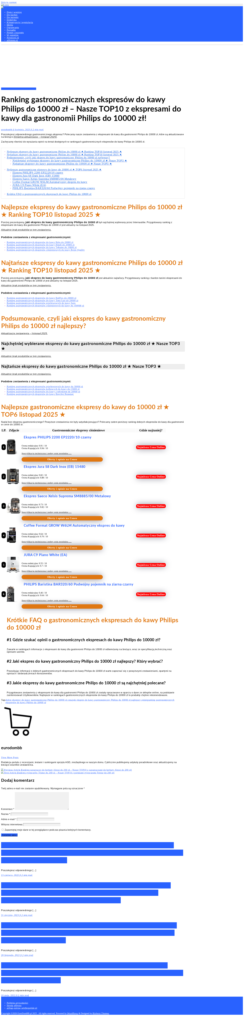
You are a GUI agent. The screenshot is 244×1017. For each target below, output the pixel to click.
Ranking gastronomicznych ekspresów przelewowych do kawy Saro (41, 303)
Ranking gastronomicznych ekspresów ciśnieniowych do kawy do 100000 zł (45, 305)
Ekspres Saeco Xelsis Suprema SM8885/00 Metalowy (44, 178)
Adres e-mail (8, 819)
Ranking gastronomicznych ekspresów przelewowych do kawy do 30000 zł (45, 386)
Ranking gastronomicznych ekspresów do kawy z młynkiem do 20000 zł (43, 391)
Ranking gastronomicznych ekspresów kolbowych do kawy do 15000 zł (43, 389)
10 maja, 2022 (8, 995)
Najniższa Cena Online (151, 447)
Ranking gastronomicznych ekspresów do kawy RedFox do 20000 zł (41, 298)
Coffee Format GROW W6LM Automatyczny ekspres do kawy (50, 181)
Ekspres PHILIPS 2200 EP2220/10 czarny (38, 172)
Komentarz (7, 809)
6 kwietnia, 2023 (22, 129)
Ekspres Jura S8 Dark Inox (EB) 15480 (36, 175)
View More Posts (9, 757)
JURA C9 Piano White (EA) (29, 185)
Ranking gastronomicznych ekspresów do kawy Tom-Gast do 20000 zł (42, 300)
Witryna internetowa (11, 824)
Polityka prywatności (17, 1003)
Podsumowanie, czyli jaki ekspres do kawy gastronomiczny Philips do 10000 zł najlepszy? (58, 157)
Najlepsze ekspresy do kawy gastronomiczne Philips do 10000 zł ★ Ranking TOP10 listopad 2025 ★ (64, 151)
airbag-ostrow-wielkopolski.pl (22, 1008)
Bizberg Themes (101, 1013)
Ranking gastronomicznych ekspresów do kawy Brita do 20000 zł (40, 242)
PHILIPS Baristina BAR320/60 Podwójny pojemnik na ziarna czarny (54, 188)
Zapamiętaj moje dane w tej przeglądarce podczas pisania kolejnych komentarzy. (48, 830)
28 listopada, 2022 (10, 955)
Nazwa (5, 814)
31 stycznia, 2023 (10, 915)
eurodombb (7, 129)
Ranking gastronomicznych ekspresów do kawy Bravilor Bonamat (40, 394)
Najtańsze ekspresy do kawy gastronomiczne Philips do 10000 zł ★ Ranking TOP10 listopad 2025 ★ (64, 154)
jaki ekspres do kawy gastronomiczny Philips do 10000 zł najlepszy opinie (110, 700)
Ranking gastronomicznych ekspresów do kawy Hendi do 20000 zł (40, 245)
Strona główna (14, 1005)
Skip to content (9, 2)
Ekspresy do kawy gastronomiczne (18, 89)
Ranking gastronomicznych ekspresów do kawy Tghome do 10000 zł (42, 247)
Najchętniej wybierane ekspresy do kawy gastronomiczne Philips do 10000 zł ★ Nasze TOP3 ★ (70, 160)
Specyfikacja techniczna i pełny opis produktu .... (47, 453)
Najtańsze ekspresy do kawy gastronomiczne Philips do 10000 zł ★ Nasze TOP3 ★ (62, 163)
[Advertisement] (122, 66)
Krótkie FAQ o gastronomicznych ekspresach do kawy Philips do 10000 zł (49, 194)
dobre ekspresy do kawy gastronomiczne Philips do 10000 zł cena (39, 700)
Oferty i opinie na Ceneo (62, 459)
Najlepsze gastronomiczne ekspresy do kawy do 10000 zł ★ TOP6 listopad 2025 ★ (54, 169)
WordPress (72, 1013)
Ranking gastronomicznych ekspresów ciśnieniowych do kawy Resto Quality (46, 250)
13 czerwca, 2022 (10, 875)
